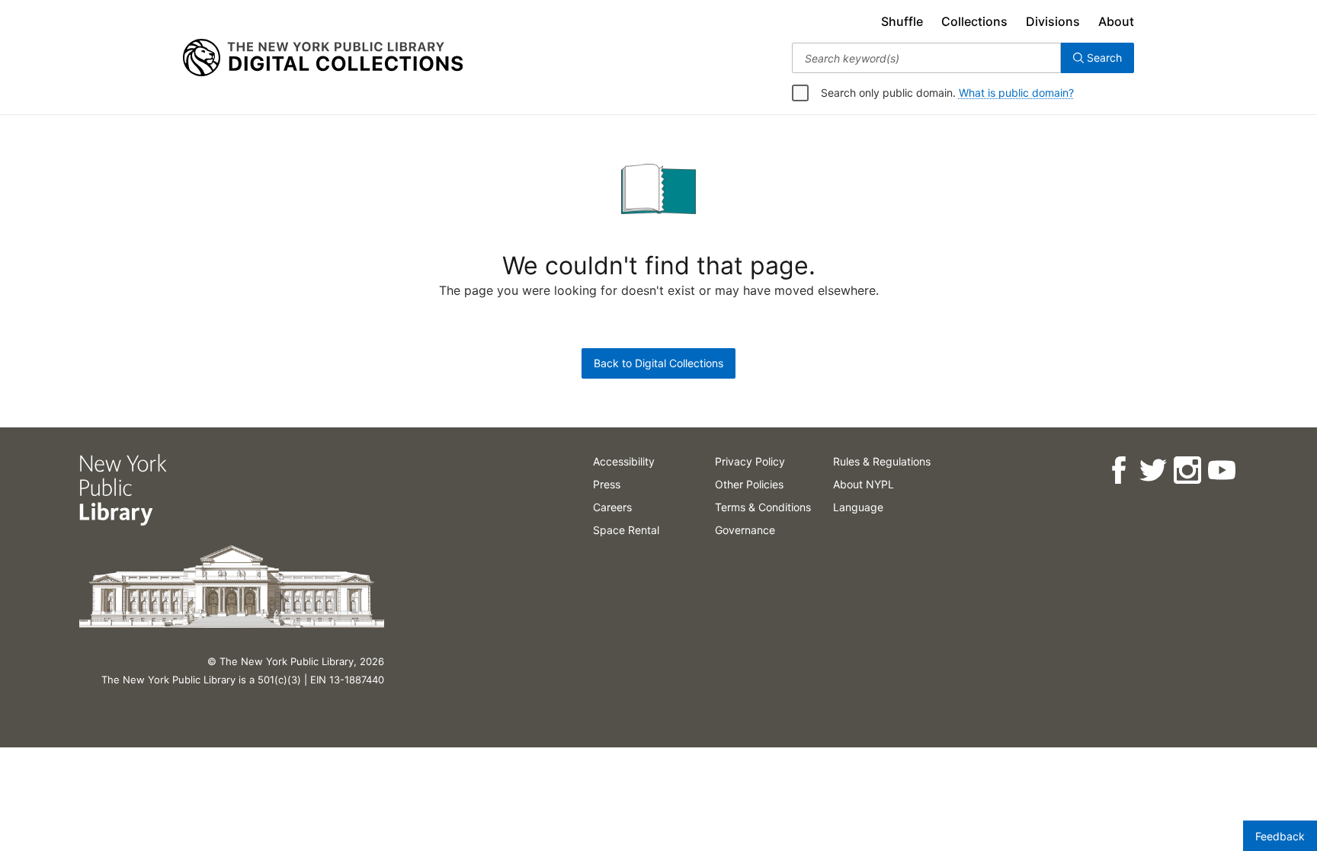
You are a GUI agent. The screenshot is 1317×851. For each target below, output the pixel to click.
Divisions (1053, 21)
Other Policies (749, 484)
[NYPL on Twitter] (1153, 470)
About (1116, 21)
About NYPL (863, 484)
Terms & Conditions (763, 507)
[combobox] (926, 58)
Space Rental (626, 529)
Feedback (1280, 836)
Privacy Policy (750, 461)
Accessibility (624, 461)
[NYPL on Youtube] (1221, 470)
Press (606, 484)
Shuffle (902, 21)
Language (858, 507)
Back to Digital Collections (658, 363)
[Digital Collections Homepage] (323, 58)
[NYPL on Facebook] (1118, 470)
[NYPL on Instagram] (1187, 470)
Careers (612, 507)
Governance (745, 529)
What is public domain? (1016, 92)
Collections (974, 21)
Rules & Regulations (882, 461)
